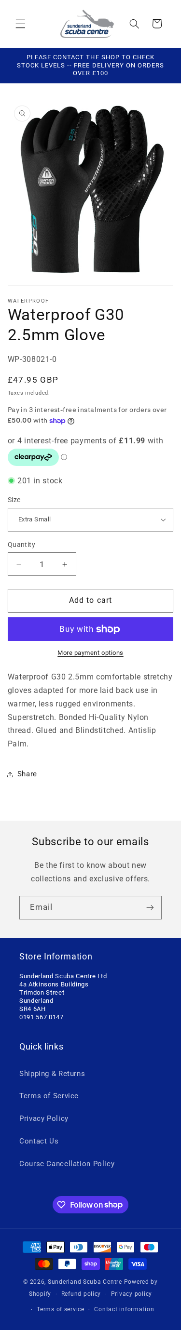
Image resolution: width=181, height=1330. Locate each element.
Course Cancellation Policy (66, 1163)
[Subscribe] (150, 907)
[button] (20, 24)
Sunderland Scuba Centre (85, 1281)
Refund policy (81, 1293)
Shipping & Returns (52, 1073)
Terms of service (60, 1309)
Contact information (124, 1309)
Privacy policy (131, 1293)
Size (14, 500)
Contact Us (38, 1141)
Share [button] (27, 774)
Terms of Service (49, 1095)
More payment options (90, 652)
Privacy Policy (44, 1118)
